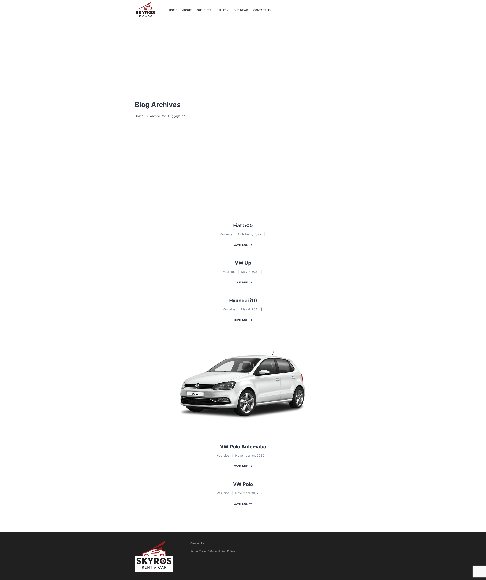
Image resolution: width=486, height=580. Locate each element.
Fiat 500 (243, 225)
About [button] (187, 10)
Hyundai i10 (243, 300)
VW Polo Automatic (243, 447)
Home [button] (173, 10)
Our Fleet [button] (204, 10)
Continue (241, 244)
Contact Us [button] (262, 10)
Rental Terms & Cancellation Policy (212, 551)
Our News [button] (241, 10)
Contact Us (197, 543)
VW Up (243, 263)
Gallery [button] (222, 10)
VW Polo (243, 484)
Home (139, 116)
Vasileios (226, 234)
